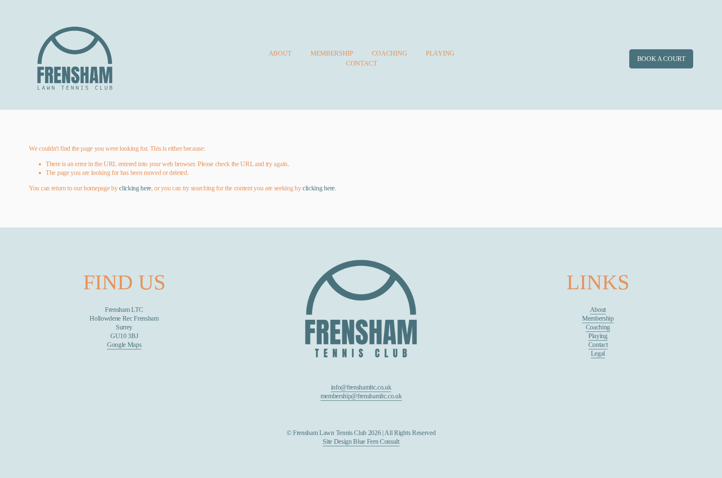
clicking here (135, 188)
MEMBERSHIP (331, 53)
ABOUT (280, 53)
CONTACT (361, 63)
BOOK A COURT (661, 58)
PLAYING (440, 53)
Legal (598, 353)
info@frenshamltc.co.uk (361, 387)
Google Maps (124, 344)
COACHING (389, 53)
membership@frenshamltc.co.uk (361, 396)
